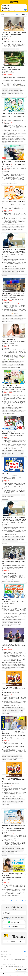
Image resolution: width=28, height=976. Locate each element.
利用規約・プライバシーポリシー (7, 966)
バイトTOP (3, 959)
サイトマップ (12, 964)
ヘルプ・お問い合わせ (5, 964)
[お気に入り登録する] (24, 28)
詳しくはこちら (10, 918)
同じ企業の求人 (5, 275)
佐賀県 (8, 959)
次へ (23, 900)
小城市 (12, 959)
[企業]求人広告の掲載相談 (18, 966)
